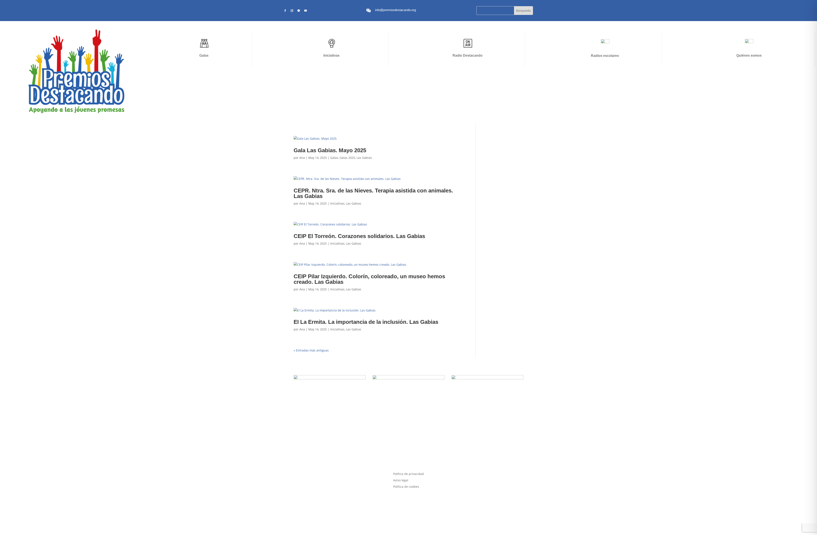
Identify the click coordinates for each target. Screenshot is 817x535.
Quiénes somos (749, 55)
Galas (204, 55)
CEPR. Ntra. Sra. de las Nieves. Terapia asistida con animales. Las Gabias (373, 193)
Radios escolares (605, 55)
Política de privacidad (408, 474)
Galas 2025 (347, 158)
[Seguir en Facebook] (285, 10)
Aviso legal (400, 480)
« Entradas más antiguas (311, 350)
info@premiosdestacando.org (395, 10)
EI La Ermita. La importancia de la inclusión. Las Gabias (366, 322)
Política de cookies (406, 487)
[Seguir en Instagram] (291, 10)
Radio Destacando (468, 55)
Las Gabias (364, 158)
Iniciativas (331, 55)
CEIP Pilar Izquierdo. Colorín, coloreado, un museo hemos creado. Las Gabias (369, 279)
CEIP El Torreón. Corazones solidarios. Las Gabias (359, 236)
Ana (302, 158)
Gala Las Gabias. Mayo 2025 (330, 150)
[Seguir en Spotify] (298, 10)
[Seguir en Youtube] (305, 10)
